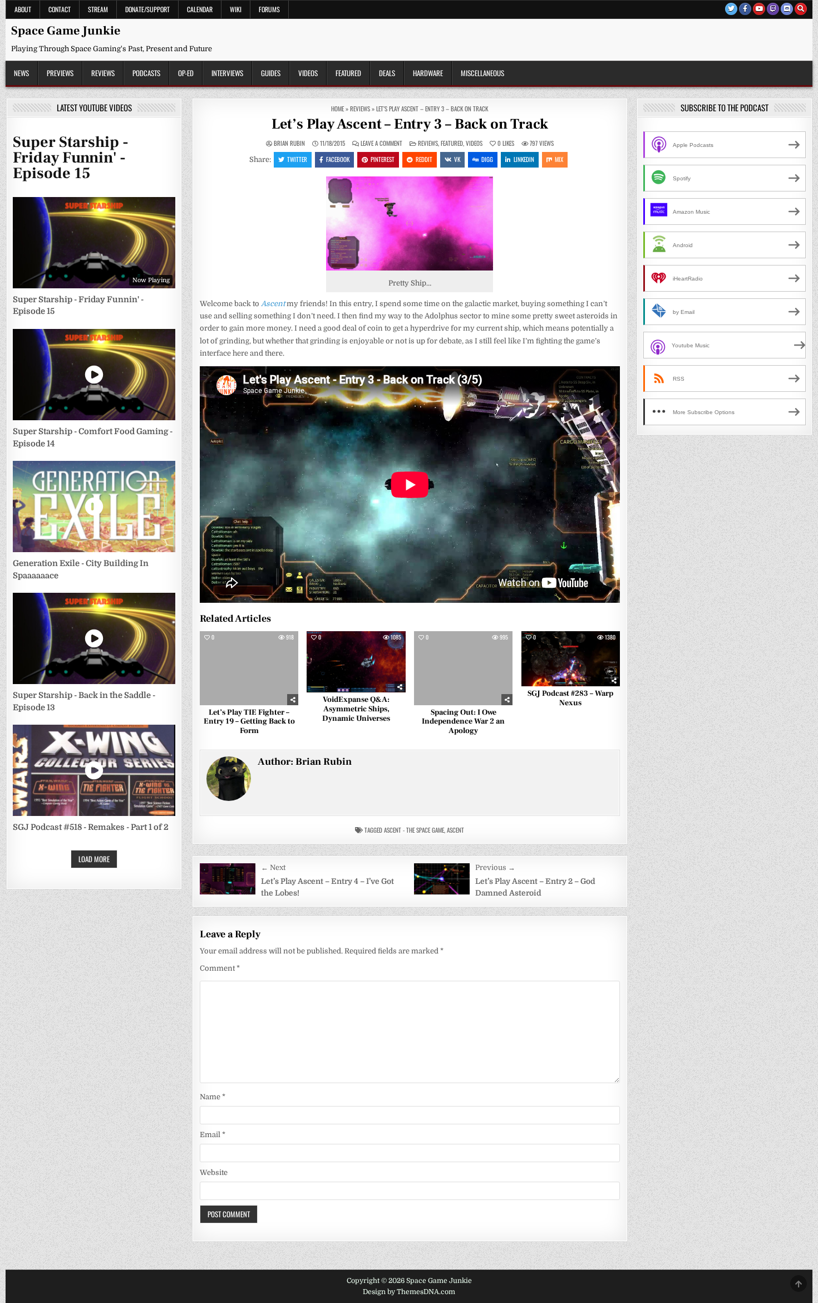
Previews (60, 72)
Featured (348, 72)
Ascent (273, 303)
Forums (269, 9)
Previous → (495, 867)
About (22, 9)
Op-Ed (186, 72)
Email (212, 1134)
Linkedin (524, 159)
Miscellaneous (482, 72)
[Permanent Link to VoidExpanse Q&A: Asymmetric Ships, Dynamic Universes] (356, 662)
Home (337, 108)
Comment (220, 968)
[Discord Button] (787, 9)
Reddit (424, 159)
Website (214, 1172)
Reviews (103, 72)
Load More (94, 858)
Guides (270, 72)
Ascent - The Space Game (414, 829)
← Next (273, 867)
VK (457, 159)
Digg (487, 159)
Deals (387, 72)
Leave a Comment (381, 143)
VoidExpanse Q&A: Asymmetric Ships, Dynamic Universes (356, 709)
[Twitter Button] (731, 9)
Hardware (428, 72)
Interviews (227, 72)
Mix (559, 159)
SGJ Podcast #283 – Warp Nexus (570, 698)
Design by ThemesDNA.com (409, 1292)
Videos (308, 72)
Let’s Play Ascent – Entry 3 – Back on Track (410, 124)
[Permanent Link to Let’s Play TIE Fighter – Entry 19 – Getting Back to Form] (249, 668)
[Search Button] (801, 9)
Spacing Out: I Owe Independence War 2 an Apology (463, 721)
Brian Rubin (289, 143)
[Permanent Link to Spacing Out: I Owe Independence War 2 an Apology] (463, 668)
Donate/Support (147, 9)
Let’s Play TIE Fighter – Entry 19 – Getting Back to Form (249, 721)
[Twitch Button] (773, 9)
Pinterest (383, 159)
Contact (59, 9)
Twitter (297, 159)
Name (212, 1097)
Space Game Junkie (65, 30)
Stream (98, 9)
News (21, 72)
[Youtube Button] (759, 9)
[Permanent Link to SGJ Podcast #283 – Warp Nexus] (570, 659)
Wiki (236, 9)
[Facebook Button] (745, 9)
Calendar (200, 9)
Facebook (337, 159)
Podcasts (146, 72)
